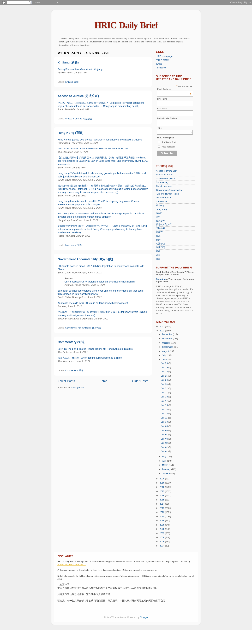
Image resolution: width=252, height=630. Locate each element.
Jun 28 (164, 371)
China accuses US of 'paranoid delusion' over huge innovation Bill (99, 281)
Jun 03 (164, 443)
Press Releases (168, 147)
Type (159, 128)
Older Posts (140, 381)
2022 (162, 326)
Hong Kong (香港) (70, 132)
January (166, 473)
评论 (81, 370)
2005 (162, 542)
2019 (162, 483)
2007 (162, 533)
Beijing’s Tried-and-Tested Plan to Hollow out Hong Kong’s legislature (95, 349)
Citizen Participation (166, 178)
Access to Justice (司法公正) (78, 96)
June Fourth (161, 201)
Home (103, 381)
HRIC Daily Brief (126, 25)
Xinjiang (69, 82)
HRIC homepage (164, 56)
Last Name (162, 108)
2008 (162, 529)
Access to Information (166, 171)
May (164, 456)
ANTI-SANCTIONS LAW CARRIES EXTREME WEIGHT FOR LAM (93, 148)
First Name (162, 99)
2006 (162, 537)
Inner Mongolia (163, 197)
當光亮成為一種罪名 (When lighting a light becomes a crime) (90, 357)
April (164, 461)
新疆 (76, 82)
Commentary (71, 370)
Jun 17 (164, 401)
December (167, 334)
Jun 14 (164, 413)
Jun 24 (164, 380)
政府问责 (96, 328)
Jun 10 (164, 422)
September (167, 347)
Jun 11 (164, 418)
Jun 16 (164, 405)
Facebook (161, 68)
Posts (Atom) (77, 387)
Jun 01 (164, 451)
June (164, 359)
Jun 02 (164, 447)
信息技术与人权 (164, 224)
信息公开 (160, 221)
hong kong (70, 245)
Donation (161, 279)
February (166, 469)
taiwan (159, 213)
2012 (162, 512)
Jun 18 (164, 397)
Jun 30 (164, 363)
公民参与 (160, 228)
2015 (162, 500)
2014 (162, 504)
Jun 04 (164, 439)
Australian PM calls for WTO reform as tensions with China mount (93, 303)
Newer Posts (66, 381)
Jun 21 (164, 392)
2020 (162, 479)
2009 (162, 525)
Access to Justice (73, 119)
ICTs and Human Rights (167, 194)
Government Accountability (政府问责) (85, 259)
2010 (162, 520)
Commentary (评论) (72, 342)
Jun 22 (164, 388)
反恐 (158, 236)
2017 (162, 491)
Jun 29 (164, 367)
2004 (162, 546)
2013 (162, 508)
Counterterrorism (164, 186)
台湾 (158, 240)
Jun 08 (164, 430)
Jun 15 (164, 409)
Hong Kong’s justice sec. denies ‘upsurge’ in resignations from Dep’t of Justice (100, 139)
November (167, 338)
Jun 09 (164, 426)
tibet (158, 217)
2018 (162, 487)
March (165, 465)
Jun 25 (164, 376)
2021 (162, 331)
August (166, 351)
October (166, 343)
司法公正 (87, 119)
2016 (162, 495)
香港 (79, 245)
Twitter (159, 64)
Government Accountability (78, 328)
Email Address (174, 89)
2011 (162, 516)
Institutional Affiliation (167, 118)
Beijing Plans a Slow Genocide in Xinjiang (80, 69)
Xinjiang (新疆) (68, 62)
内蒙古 (159, 232)
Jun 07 (164, 434)
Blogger (144, 617)
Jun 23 (164, 384)
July (164, 355)
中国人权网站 (162, 60)
